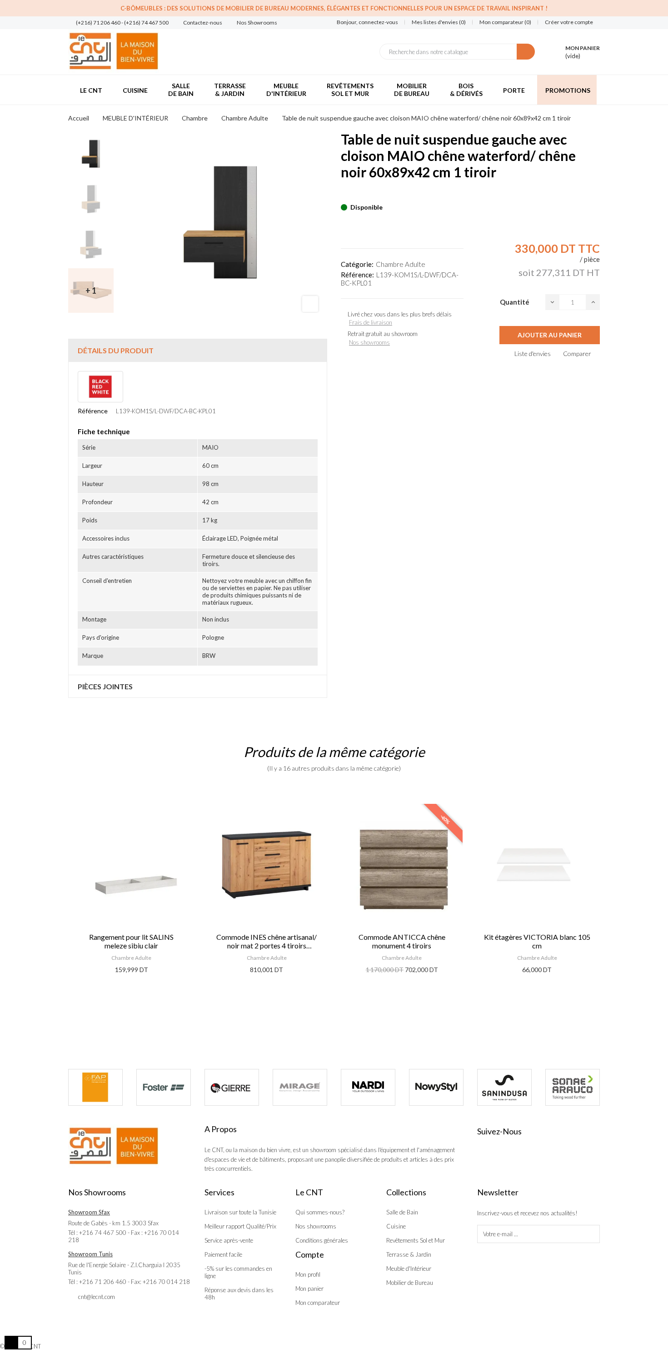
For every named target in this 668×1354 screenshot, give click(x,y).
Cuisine (396, 1226)
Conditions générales (321, 1240)
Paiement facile (223, 1254)
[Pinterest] (359, 193)
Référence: (357, 275)
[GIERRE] (171, 1087)
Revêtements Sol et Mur (415, 1240)
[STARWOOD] (580, 1087)
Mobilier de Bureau (409, 1282)
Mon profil (307, 1274)
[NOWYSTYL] (375, 1087)
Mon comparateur (317, 1302)
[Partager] (343, 193)
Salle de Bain (402, 1212)
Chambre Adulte (400, 264)
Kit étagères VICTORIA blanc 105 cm (537, 941)
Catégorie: (357, 264)
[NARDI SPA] (307, 1087)
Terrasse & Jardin (408, 1254)
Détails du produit (116, 350)
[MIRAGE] (239, 1087)
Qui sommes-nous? (319, 1212)
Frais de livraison (370, 322)
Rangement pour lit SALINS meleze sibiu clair (131, 941)
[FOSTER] (103, 1087)
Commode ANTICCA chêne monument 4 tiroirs (402, 941)
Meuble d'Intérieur (408, 1268)
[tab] (198, 350)
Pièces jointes (105, 686)
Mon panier (309, 1288)
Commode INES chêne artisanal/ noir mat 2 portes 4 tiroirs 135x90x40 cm (266, 941)
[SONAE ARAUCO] (512, 1087)
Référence (93, 411)
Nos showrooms (369, 342)
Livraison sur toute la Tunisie (240, 1212)
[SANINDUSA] (444, 1087)
